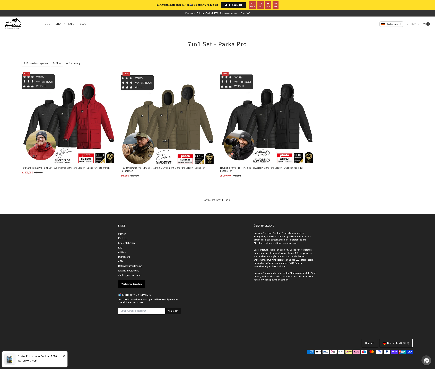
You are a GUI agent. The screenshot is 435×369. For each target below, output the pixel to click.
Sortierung (75, 63)
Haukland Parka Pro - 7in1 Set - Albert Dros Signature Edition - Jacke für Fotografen (66, 167)
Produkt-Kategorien (37, 63)
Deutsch (369, 343)
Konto (415, 24)
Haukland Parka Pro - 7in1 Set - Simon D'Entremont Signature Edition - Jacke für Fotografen (163, 169)
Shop (59, 23)
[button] (426, 360)
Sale (71, 23)
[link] (34, 359)
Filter (58, 63)
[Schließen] (63, 356)
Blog (83, 23)
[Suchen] (407, 24)
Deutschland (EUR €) (398, 343)
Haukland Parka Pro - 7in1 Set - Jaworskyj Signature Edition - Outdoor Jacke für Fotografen (261, 169)
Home (46, 23)
